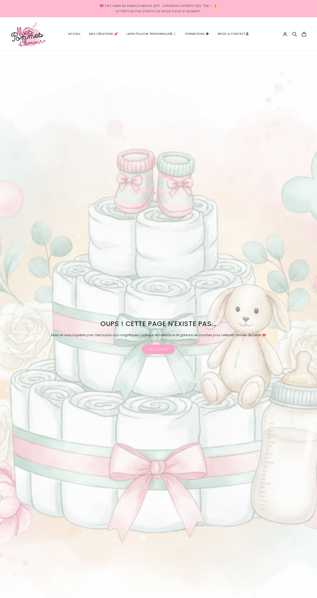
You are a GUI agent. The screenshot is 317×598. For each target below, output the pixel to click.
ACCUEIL (74, 34)
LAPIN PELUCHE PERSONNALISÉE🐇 (151, 34)
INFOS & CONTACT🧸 (233, 34)
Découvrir (158, 349)
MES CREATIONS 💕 (103, 34)
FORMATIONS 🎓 (197, 34)
